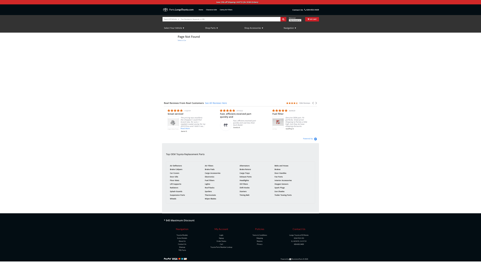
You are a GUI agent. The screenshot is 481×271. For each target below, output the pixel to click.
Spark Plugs (280, 187)
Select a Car (182, 40)
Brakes (277, 169)
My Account (294, 20)
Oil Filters (244, 184)
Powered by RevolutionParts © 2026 (294, 259)
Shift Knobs (245, 187)
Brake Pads (210, 169)
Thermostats (210, 195)
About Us (182, 241)
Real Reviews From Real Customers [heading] (184, 103)
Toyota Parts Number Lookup (221, 247)
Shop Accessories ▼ (253, 28)
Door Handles (280, 173)
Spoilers (208, 191)
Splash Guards (176, 191)
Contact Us (182, 244)
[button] (313, 103)
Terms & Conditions (259, 235)
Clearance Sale (211, 10)
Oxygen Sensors (281, 184)
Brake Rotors (245, 169)
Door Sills (174, 177)
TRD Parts (182, 250)
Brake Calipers (176, 169)
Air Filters (209, 165)
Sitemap (182, 247)
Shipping (259, 238)
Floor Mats (174, 180)
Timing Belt (244, 195)
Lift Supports (175, 184)
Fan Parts (279, 177)
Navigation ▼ (290, 28)
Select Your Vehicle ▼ (174, 28)
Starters (243, 191)
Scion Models (182, 238)
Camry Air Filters (226, 10)
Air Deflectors (176, 165)
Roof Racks (209, 187)
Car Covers (174, 173)
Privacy (259, 244)
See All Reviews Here (216, 103)
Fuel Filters (209, 180)
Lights (207, 184)
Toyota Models (182, 235)
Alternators (245, 165)
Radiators (174, 187)
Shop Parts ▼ (211, 28)
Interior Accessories (283, 180)
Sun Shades (279, 191)
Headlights (244, 180)
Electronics (209, 177)
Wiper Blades (210, 198)
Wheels (173, 198)
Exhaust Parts (246, 177)
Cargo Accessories (212, 173)
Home (201, 10)
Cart (221, 244)
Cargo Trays (245, 173)
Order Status (221, 241)
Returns (259, 241)
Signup (221, 238)
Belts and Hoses (281, 165)
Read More (181, 128)
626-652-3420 (299, 244)
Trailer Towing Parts (283, 195)
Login (221, 235)
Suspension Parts (177, 195)
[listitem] (183, 121)
